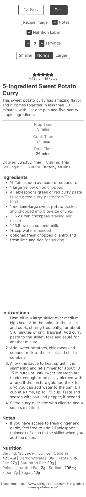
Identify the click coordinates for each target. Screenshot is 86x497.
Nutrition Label (46, 32)
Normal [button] (43, 55)
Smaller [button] (25, 55)
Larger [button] (61, 55)
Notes (64, 22)
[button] (34, 74)
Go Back (31, 9)
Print (59, 10)
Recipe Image (35, 22)
